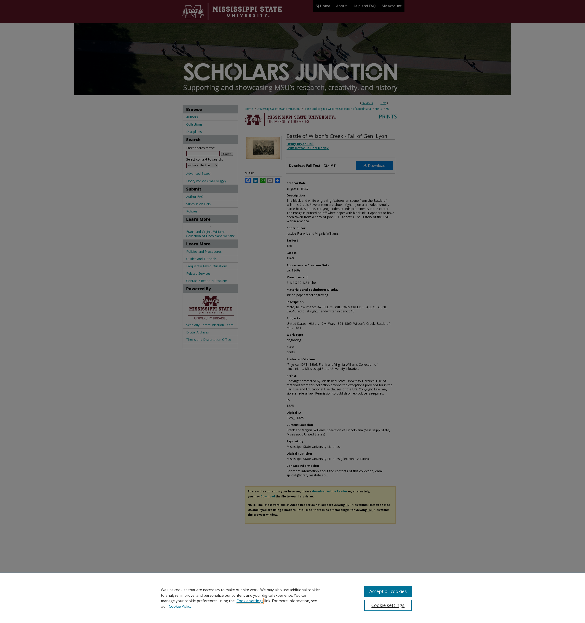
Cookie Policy (180, 606)
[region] (292, 598)
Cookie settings (250, 600)
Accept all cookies (388, 591)
